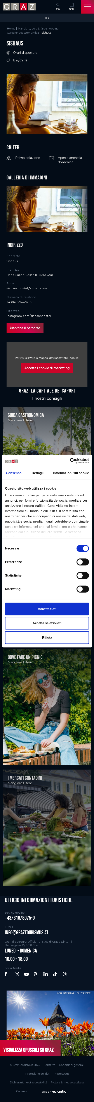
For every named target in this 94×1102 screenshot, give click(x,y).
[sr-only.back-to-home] (20, 7)
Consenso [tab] (14, 473)
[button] (7, 974)
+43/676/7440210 (19, 302)
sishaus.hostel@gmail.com (27, 288)
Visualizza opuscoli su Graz (28, 1050)
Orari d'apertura (25, 53)
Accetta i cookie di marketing (47, 368)
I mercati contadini (25, 778)
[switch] (83, 561)
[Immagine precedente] (12, 208)
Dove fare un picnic (25, 657)
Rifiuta (47, 637)
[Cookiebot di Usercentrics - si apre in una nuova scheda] (70, 461)
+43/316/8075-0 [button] (20, 918)
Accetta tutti (47, 609)
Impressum (61, 1073)
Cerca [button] (58, 9)
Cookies (21, 1091)
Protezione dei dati (37, 1073)
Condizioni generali (71, 1065)
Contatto (50, 1065)
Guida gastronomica (26, 415)
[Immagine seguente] (82, 208)
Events (71, 9)
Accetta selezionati (47, 623)
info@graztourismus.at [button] (26, 932)
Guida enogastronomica (23, 32)
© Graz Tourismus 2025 (25, 1065)
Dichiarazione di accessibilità (28, 1082)
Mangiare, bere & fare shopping (38, 28)
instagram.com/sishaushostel (29, 316)
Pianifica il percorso (25, 328)
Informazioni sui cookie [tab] (71, 473)
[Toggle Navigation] (87, 7)
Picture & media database (67, 1082)
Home (11, 28)
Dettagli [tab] (38, 473)
